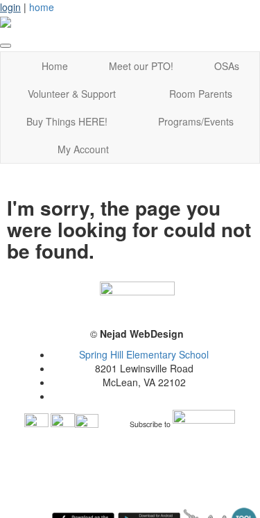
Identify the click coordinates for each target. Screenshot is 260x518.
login (10, 7)
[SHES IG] (63, 425)
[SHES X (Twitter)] (86, 425)
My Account (83, 149)
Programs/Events (196, 121)
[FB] (36, 425)
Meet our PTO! (141, 66)
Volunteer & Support (72, 94)
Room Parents (200, 94)
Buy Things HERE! (66, 121)
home (41, 7)
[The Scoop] (204, 425)
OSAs (226, 66)
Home (55, 66)
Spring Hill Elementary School (144, 354)
